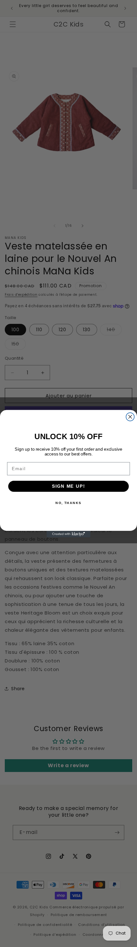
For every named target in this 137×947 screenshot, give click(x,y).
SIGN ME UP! (68, 486)
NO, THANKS (68, 503)
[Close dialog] (130, 417)
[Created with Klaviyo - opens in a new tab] (68, 534)
